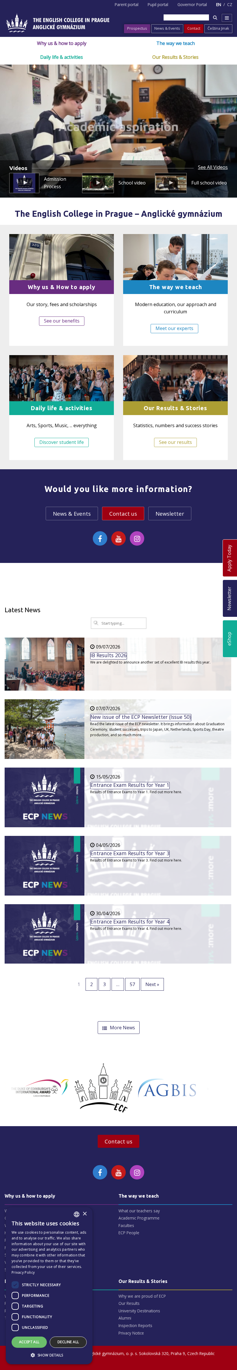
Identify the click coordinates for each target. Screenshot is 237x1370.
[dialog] (49, 1285)
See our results (175, 442)
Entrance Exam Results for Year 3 (129, 853)
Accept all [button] (29, 1341)
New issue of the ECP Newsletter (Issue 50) (140, 717)
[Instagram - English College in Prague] (137, 538)
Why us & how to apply (61, 43)
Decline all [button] (68, 1341)
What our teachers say (139, 1210)
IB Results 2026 (108, 655)
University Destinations (139, 1311)
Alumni (124, 1318)
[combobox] (76, 1214)
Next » (152, 984)
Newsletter (169, 513)
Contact (193, 28)
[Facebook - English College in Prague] (100, 538)
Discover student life (61, 442)
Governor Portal (192, 4)
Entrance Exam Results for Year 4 (129, 922)
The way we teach (175, 43)
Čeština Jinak (218, 28)
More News (122, 1027)
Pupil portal (158, 4)
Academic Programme (139, 1218)
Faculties (126, 1225)
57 (132, 984)
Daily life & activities (61, 57)
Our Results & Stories (175, 57)
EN (218, 4)
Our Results (129, 1303)
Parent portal (126, 4)
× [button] (84, 1214)
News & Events (167, 28)
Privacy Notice (131, 1333)
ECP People (128, 1232)
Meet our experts (174, 328)
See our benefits (61, 321)
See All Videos (213, 167)
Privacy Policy (23, 1272)
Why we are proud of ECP (142, 1296)
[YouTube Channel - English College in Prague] (118, 538)
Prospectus (137, 28)
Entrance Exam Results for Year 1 (129, 785)
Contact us (123, 513)
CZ (229, 4)
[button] (49, 1355)
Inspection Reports (135, 1325)
